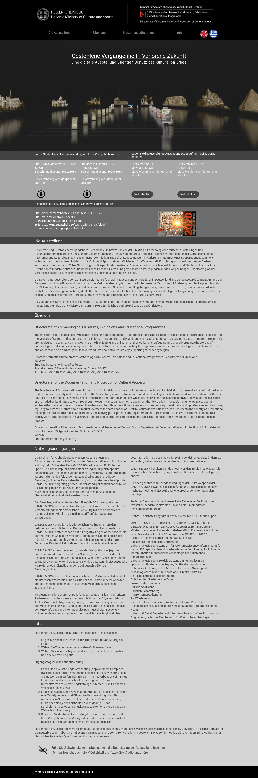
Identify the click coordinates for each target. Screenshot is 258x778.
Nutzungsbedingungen (139, 33)
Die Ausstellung (59, 33)
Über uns (99, 33)
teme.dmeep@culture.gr (146, 509)
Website (40, 360)
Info (179, 33)
